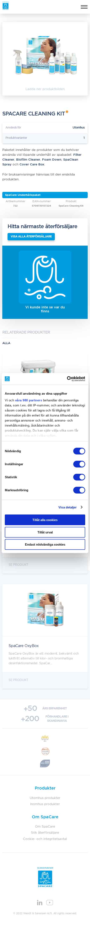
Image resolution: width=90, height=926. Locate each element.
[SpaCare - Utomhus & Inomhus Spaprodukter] (5, 6)
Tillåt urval (45, 532)
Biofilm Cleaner (28, 159)
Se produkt (18, 564)
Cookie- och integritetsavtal (45, 839)
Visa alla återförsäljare (31, 236)
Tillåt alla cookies (45, 520)
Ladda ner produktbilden (45, 89)
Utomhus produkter (45, 798)
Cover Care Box (31, 164)
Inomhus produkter (45, 804)
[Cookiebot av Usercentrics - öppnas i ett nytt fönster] (67, 378)
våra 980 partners (28, 400)
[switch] (79, 464)
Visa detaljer (67, 507)
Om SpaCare (45, 826)
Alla (6, 343)
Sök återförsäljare (45, 832)
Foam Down (51, 159)
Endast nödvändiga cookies (45, 544)
